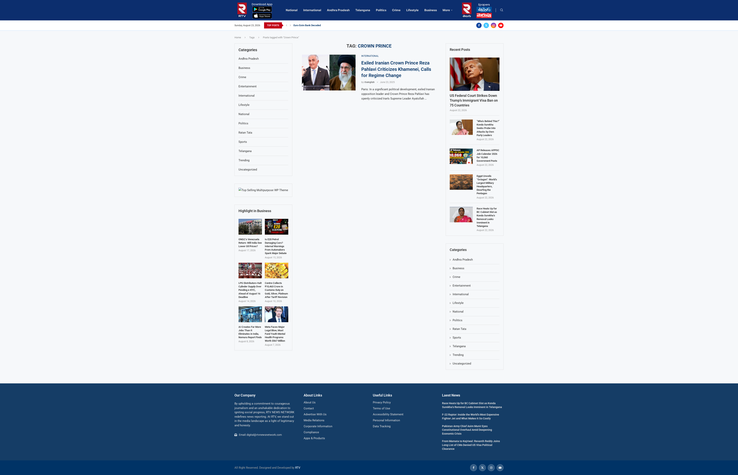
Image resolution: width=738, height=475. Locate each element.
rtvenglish (369, 82)
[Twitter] (486, 25)
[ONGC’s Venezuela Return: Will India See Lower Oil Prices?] (250, 226)
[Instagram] (493, 25)
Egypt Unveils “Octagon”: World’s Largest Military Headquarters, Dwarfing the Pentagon (487, 185)
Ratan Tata (459, 329)
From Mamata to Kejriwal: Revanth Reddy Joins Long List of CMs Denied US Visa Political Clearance (471, 445)
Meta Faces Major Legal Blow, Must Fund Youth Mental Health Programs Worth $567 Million (275, 333)
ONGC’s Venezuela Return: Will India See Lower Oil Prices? (250, 243)
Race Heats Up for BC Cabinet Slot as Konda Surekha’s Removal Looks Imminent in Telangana (487, 217)
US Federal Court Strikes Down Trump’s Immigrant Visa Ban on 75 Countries (474, 100)
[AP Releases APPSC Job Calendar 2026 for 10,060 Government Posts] (461, 156)
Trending (458, 355)
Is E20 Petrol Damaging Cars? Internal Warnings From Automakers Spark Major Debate (276, 246)
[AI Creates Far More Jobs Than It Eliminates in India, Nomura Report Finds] (250, 314)
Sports (457, 337)
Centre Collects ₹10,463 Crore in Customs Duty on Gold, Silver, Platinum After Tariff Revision (276, 290)
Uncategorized (462, 363)
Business (430, 10)
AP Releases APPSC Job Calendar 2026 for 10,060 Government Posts (488, 155)
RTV (297, 467)
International (312, 10)
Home (237, 37)
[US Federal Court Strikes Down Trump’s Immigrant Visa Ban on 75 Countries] (474, 74)
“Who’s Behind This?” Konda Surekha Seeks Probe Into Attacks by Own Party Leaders (488, 128)
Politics (381, 10)
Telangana (362, 10)
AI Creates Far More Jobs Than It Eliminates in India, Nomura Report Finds (250, 332)
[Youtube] (501, 25)
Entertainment (462, 285)
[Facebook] (479, 25)
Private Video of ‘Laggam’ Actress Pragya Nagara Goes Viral (326, 25)
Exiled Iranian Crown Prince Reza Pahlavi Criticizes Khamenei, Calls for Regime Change (396, 69)
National (292, 10)
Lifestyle (412, 10)
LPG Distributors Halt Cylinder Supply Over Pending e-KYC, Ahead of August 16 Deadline (250, 290)
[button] (286, 25)
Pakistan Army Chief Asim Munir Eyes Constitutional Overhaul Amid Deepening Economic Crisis (467, 430)
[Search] (502, 10)
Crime (396, 10)
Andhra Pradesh (338, 10)
